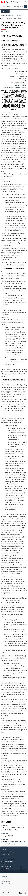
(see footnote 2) (16, 150)
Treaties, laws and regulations (8, 859)
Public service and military (7, 854)
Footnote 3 (4, 839)
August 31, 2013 (18, 18)
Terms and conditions (7, 883)
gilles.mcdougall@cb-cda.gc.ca (13, 87)
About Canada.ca (6, 881)
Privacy (3, 886)
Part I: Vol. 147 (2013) (6, 18)
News (2, 856)
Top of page (4, 892)
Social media (5, 876)
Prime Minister (4, 864)
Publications (20, 15)
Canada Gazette (11, 15)
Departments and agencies (7, 852)
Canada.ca (2, 15)
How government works (6, 866)
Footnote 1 (4, 825)
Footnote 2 (4, 833)
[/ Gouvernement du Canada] (10, 2)
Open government (5, 868)
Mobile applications (6, 879)
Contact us (3, 849)
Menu (4, 11)
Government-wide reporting (7, 861)
